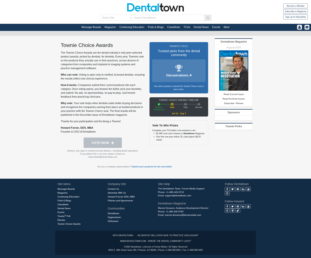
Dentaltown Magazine (234, 41)
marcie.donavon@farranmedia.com (183, 215)
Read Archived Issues (234, 98)
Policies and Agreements (120, 200)
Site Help (164, 184)
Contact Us (113, 189)
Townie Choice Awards (69, 224)
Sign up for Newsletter (295, 17)
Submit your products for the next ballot (151, 166)
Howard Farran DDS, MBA (121, 196)
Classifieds (63, 204)
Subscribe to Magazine (295, 11)
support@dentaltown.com (178, 195)
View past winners (178, 75)
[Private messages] (306, 27)
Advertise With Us (117, 192)
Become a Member (296, 6)
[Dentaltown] (155, 7)
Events (61, 212)
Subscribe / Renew (233, 103)
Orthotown (113, 221)
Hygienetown (114, 217)
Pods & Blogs (64, 200)
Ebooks (61, 220)
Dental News (64, 208)
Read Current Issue (234, 94)
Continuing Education (68, 196)
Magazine (63, 192)
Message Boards (66, 189)
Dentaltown (113, 213)
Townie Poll (64, 215)
